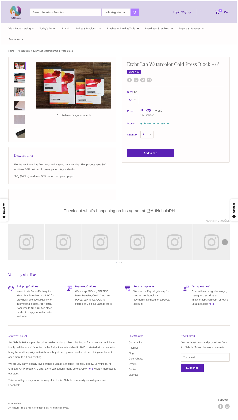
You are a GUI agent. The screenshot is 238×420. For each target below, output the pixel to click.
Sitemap (133, 374)
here (211, 303)
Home (11, 51)
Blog (131, 353)
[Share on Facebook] (129, 79)
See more (14, 39)
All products (24, 51)
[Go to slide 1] (116, 262)
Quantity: (132, 134)
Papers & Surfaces (190, 28)
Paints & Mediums (86, 28)
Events (133, 363)
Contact (133, 369)
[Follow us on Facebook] (220, 406)
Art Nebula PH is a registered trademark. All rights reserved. (38, 407)
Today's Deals (48, 28)
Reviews (134, 347)
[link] (26, 242)
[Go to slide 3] (121, 262)
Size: (132, 91)
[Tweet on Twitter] (142, 79)
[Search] (134, 12)
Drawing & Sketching (157, 28)
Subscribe (192, 367)
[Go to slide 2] (119, 262)
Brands (66, 28)
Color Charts (136, 358)
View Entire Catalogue (20, 28)
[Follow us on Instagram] (227, 406)
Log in (176, 12)
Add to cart (150, 153)
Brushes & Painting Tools (121, 28)
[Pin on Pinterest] (136, 79)
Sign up (186, 12)
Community (135, 342)
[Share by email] (149, 79)
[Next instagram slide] (225, 242)
